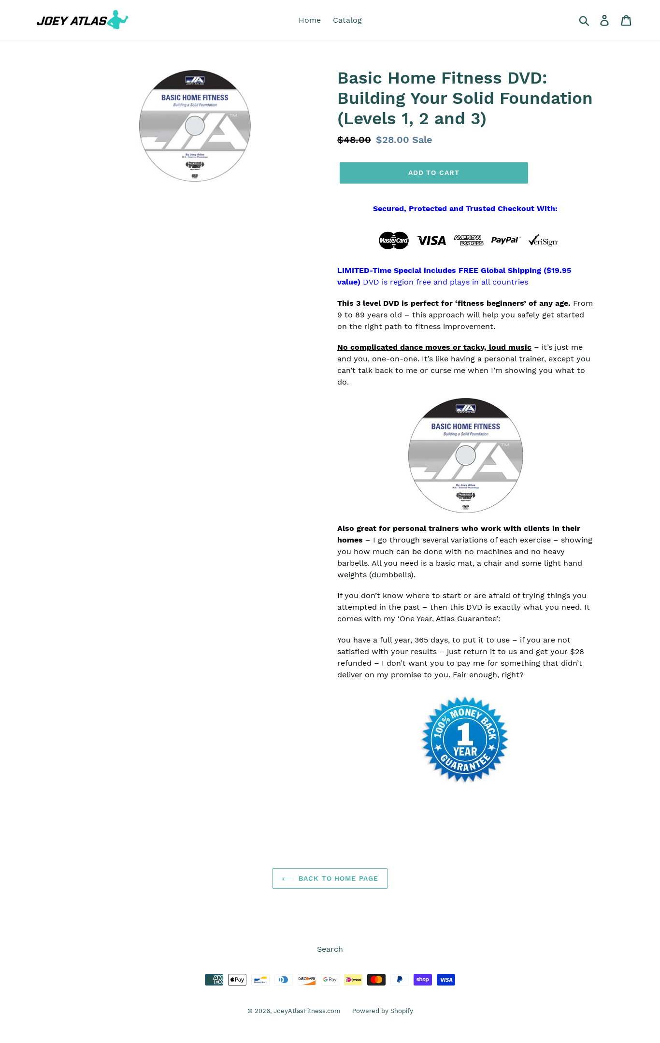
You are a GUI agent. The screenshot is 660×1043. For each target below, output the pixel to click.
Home (310, 20)
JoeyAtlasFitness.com (306, 1010)
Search (330, 949)
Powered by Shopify (382, 1010)
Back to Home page (337, 878)
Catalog (347, 20)
